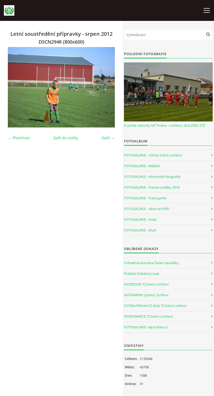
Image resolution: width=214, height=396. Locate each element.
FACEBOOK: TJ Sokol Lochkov (146, 284)
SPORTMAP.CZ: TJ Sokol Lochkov (148, 316)
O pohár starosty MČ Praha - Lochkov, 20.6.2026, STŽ (164, 125)
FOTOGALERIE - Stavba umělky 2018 (152, 187)
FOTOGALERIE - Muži (140, 230)
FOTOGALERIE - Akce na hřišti (146, 208)
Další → (108, 137)
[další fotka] (106, 87)
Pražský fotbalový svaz (141, 273)
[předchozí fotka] (16, 87)
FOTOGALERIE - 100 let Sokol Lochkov (153, 155)
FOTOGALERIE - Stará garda (145, 198)
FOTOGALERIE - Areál (140, 219)
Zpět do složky (65, 137)
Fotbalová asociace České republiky (151, 262)
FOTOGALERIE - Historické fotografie (152, 176)
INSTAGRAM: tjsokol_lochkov (146, 295)
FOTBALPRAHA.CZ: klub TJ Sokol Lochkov (155, 305)
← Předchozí (19, 137)
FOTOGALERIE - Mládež (142, 166)
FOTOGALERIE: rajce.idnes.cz (146, 327)
